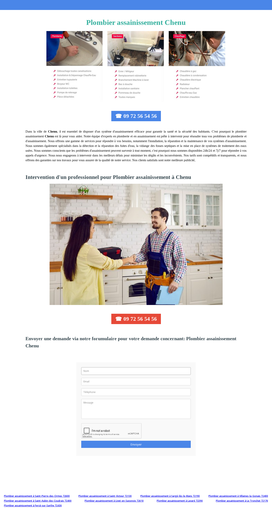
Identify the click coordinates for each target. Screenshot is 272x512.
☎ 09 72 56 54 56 (136, 116)
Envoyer (136, 444)
